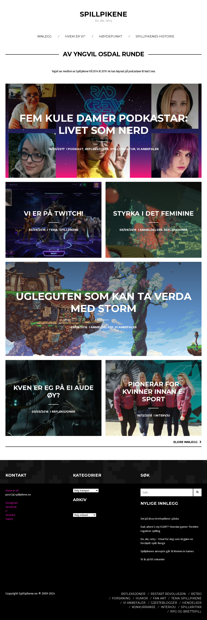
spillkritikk (191, 607)
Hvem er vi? (75, 36)
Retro (196, 594)
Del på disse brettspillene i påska (159, 518)
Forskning (121, 598)
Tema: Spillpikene (186, 598)
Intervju (168, 607)
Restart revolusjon (168, 594)
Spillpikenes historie (155, 36)
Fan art (159, 598)
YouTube (10, 515)
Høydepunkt (110, 36)
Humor (142, 598)
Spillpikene (103, 14)
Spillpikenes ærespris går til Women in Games (167, 551)
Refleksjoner (133, 594)
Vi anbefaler (134, 603)
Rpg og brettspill (186, 611)
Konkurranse (143, 607)
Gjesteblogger (164, 603)
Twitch (9, 519)
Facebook (11, 506)
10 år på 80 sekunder (152, 559)
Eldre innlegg (185, 442)
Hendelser (192, 603)
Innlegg (44, 36)
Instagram (11, 502)
